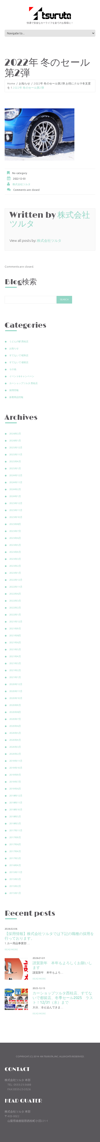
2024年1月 (15, 496)
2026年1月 (15, 440)
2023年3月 (15, 559)
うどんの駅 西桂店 (18, 341)
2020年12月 (15, 684)
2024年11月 (15, 482)
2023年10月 (15, 517)
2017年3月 (15, 858)
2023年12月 (15, 503)
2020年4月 (15, 740)
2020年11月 (15, 691)
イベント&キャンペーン (21, 376)
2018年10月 (15, 809)
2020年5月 (15, 733)
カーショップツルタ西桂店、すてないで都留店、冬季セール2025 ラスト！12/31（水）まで (63, 997)
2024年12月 (15, 475)
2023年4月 (15, 552)
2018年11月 (15, 802)
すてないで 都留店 (18, 362)
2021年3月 (15, 663)
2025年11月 (15, 454)
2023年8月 (15, 524)
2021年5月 (15, 649)
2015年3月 (15, 879)
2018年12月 (15, 795)
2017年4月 (15, 851)
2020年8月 (15, 712)
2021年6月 (15, 642)
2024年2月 (15, 489)
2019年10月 (15, 768)
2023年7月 (15, 531)
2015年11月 (15, 872)
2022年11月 (15, 587)
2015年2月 (15, 886)
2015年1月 (15, 893)
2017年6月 (15, 844)
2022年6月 (15, 593)
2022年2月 (15, 607)
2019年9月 (15, 774)
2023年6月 (15, 538)
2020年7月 (15, 719)
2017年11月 (15, 830)
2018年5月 (15, 816)
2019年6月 (15, 788)
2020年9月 (15, 705)
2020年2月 (15, 754)
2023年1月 (15, 573)
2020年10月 (15, 698)
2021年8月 (15, 635)
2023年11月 (15, 510)
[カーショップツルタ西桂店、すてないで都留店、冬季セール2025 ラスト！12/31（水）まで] (16, 998)
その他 (12, 369)
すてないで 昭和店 (18, 355)
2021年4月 (15, 656)
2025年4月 (15, 461)
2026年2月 (15, 433)
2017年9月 (15, 837)
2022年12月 (15, 580)
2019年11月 (15, 761)
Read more (11, 949)
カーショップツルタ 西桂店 (23, 383)
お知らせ (24, 83)
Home (11, 83)
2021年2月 (15, 670)
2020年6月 (15, 726)
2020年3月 (15, 747)
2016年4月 (15, 865)
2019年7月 (15, 781)
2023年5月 (15, 545)
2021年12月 (15, 621)
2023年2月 (15, 566)
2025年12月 (15, 447)
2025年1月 (15, 468)
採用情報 (14, 390)
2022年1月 (15, 614)
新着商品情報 (16, 397)
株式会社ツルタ (21, 184)
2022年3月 (15, 600)
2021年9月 (15, 628)
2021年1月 (15, 677)
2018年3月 (15, 823)
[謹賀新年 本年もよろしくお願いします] (16, 968)
